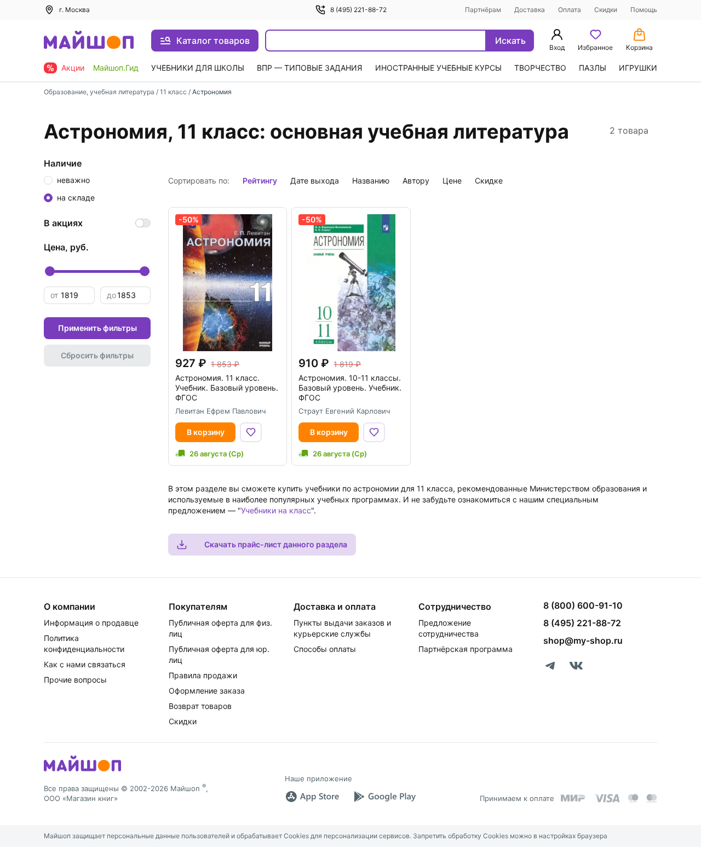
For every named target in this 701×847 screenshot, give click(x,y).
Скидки (605, 9)
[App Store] (312, 796)
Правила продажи (203, 675)
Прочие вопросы (75, 679)
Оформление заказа (207, 690)
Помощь (643, 9)
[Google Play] (384, 796)
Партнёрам (483, 9)
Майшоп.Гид (116, 67)
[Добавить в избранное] (251, 432)
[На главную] (89, 41)
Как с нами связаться (84, 664)
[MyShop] (82, 770)
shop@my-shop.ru (583, 640)
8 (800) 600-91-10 (583, 605)
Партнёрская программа (465, 649)
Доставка (529, 9)
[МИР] (573, 798)
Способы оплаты (325, 649)
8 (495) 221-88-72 (358, 9)
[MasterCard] (633, 798)
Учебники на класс (276, 510)
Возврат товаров (200, 706)
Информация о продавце (91, 622)
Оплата (569, 9)
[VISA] (607, 798)
